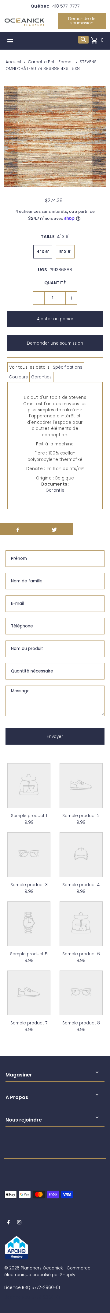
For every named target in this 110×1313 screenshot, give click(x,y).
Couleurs (18, 377)
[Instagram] (19, 1223)
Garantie (55, 490)
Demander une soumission (55, 343)
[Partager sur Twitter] (54, 529)
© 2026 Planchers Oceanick (33, 1268)
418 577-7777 (66, 6)
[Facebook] (8, 1223)
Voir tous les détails (29, 367)
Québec (40, 6)
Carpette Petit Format (50, 62)
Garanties (41, 377)
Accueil (13, 62)
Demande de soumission (82, 21)
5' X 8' (65, 252)
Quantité (55, 283)
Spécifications (67, 367)
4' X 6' (43, 252)
